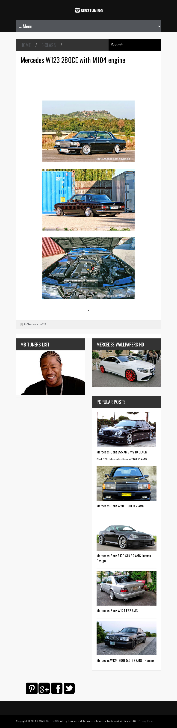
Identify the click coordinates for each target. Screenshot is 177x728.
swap (36, 324)
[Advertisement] (90, 82)
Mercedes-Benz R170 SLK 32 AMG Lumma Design (124, 558)
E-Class (48, 44)
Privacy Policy (146, 721)
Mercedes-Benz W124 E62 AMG (117, 610)
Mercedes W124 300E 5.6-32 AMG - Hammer (126, 660)
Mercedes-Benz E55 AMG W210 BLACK (122, 451)
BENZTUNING (51, 721)
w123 (43, 324)
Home (26, 44)
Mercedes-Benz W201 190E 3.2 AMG (120, 505)
